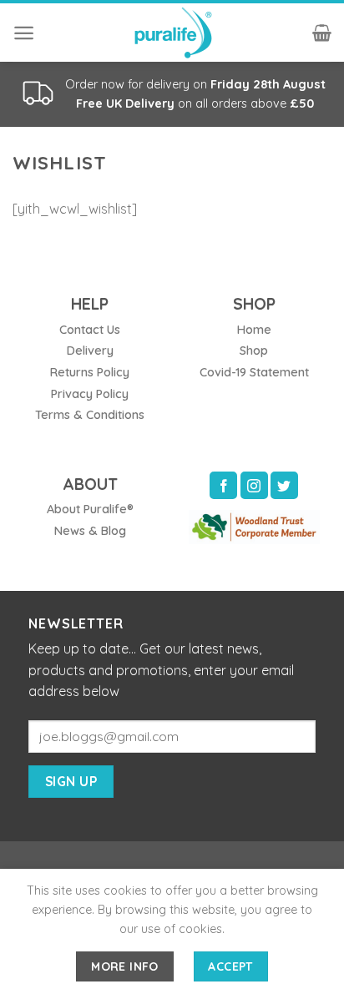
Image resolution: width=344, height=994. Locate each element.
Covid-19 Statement (254, 372)
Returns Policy (89, 372)
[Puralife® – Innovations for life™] (172, 32)
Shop (254, 350)
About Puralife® (90, 509)
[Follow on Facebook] (223, 485)
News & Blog (90, 530)
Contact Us (89, 329)
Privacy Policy (90, 393)
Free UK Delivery (125, 103)
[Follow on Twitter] (284, 485)
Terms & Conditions (89, 414)
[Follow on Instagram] (254, 485)
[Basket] (321, 32)
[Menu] (24, 33)
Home (254, 329)
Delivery (90, 350)
